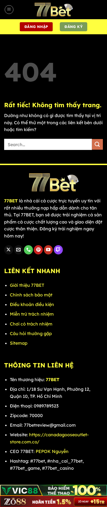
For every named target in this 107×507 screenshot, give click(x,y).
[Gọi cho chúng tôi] (28, 249)
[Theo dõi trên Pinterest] (38, 249)
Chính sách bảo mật (31, 295)
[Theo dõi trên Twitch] (58, 249)
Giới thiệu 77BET (27, 285)
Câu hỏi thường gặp (31, 333)
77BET (11, 200)
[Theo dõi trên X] (8, 249)
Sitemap (18, 343)
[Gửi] (97, 144)
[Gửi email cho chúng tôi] (18, 249)
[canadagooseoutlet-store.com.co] (53, 10)
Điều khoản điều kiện (32, 304)
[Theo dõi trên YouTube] (48, 249)
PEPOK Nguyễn (52, 451)
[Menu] (9, 9)
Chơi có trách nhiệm (31, 324)
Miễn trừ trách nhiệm (32, 314)
